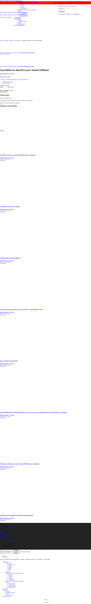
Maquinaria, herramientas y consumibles (27, 9)
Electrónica (8, 563)
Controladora (24, 8)
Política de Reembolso (5, 537)
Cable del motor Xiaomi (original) (10, 258)
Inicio (1, 40)
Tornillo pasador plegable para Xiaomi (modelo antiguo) (16, 515)
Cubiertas (20, 20)
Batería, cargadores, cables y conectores (27, 2)
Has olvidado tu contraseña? (64, 14)
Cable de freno (24, 13)
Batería (22, 3)
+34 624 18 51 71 (12, 526)
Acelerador (11, 564)
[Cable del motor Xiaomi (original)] (10, 233)
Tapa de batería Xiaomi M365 (9, 361)
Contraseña (61, 8)
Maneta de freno (24, 15)
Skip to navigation (4, 0)
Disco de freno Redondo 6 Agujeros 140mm (10, 66)
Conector (23, 7)
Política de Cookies (4, 534)
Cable (22, 6)
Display (10, 567)
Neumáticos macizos (22, 21)
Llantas (19, 22)
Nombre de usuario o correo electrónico (67, 6)
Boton (10, 565)
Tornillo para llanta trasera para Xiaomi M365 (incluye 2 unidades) (19, 464)
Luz (9, 570)
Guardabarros (17, 40)
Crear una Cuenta (69, 3)
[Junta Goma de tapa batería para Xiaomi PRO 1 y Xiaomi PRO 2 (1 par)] (10, 285)
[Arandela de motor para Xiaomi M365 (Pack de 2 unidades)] (10, 129)
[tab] (8, 81)
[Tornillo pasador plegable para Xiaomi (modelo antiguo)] (10, 491)
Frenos (19, 11)
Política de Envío (4, 533)
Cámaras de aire (21, 24)
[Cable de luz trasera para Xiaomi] (10, 182)
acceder (5, 103)
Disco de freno (24, 12)
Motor (10, 569)
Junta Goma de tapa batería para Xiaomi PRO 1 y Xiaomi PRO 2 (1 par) (21, 309)
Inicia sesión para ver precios (28, 52)
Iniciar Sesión (61, 11)
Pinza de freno (24, 16)
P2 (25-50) (19, 79)
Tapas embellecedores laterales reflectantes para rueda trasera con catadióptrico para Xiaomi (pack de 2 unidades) (33, 412)
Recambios (6, 40)
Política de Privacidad (5, 535)
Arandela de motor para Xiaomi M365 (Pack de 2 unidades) (17, 155)
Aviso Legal (2, 532)
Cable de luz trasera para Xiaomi (9, 206)
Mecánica (20, 0)
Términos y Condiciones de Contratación (9, 538)
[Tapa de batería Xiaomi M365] (10, 336)
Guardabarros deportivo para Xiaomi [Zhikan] (10, 52)
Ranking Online (42, 549)
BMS (10, 568)
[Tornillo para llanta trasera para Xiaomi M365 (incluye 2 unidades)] (10, 439)
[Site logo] (5, 12)
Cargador (23, 4)
